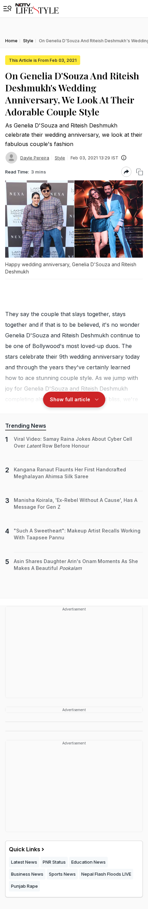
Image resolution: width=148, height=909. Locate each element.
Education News (88, 862)
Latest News (24, 862)
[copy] (139, 172)
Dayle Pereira (34, 157)
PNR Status (54, 862)
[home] (37, 9)
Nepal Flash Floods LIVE (106, 874)
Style (60, 157)
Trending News (25, 425)
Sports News (62, 874)
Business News (27, 874)
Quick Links (24, 849)
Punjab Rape (24, 886)
